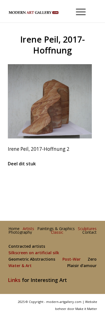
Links (14, 280)
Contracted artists (26, 246)
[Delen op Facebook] (23, 180)
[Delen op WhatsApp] (52, 180)
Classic (57, 232)
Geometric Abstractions (31, 259)
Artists (28, 229)
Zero (92, 259)
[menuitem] (78, 11)
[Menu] (78, 11)
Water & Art (20, 266)
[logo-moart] (43, 11)
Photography (20, 232)
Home (14, 229)
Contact (89, 232)
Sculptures (87, 229)
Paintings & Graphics (56, 229)
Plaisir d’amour (82, 266)
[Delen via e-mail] (82, 180)
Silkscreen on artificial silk (33, 253)
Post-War (71, 259)
